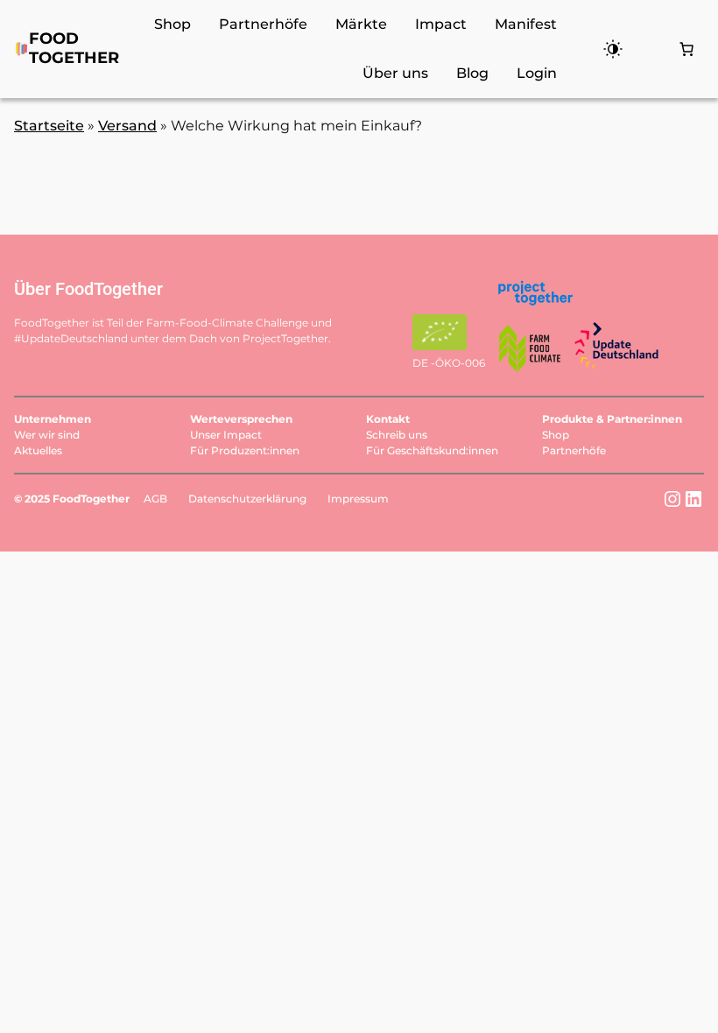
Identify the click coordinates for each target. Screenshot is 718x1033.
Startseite (49, 125)
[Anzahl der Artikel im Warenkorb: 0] (686, 49)
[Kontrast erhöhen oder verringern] (606, 49)
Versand (127, 125)
